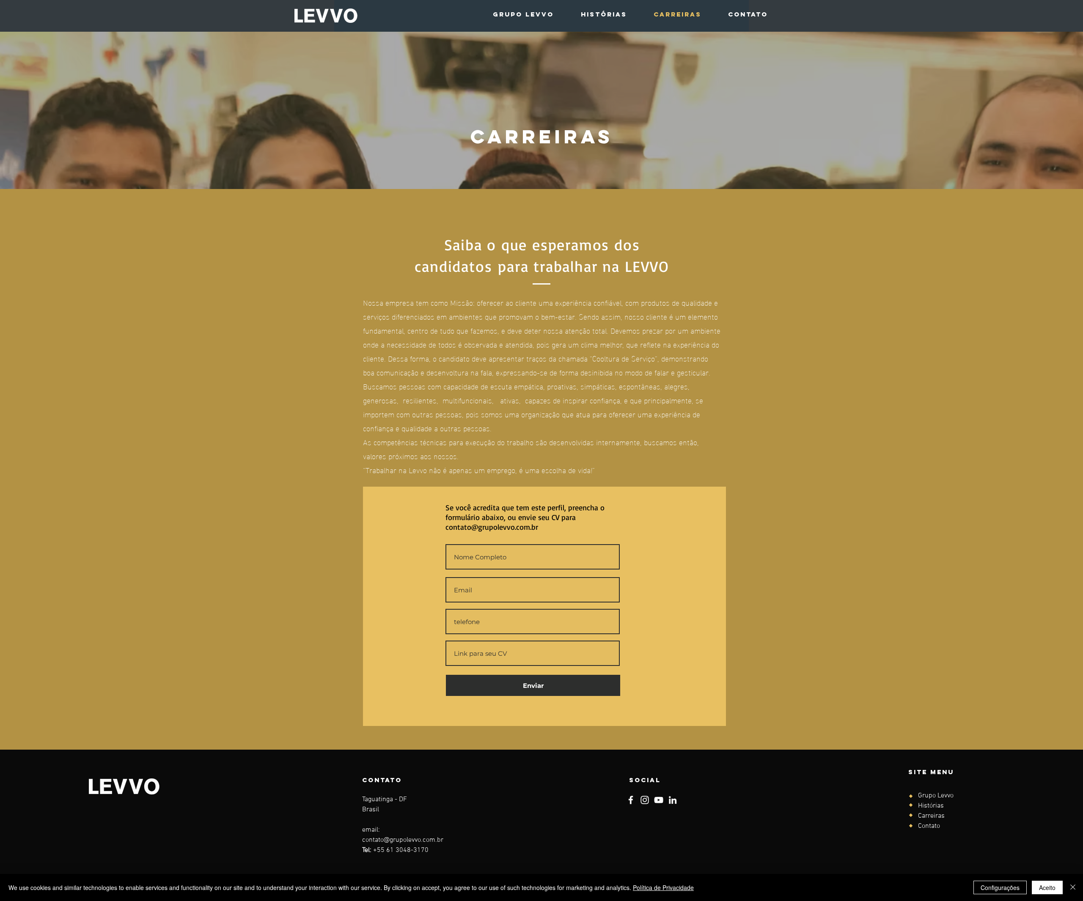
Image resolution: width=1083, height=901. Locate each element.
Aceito (1047, 887)
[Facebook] (630, 799)
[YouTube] (658, 799)
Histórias (931, 806)
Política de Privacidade (663, 887)
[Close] (1073, 887)
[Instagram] (644, 799)
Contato (929, 826)
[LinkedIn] (672, 799)
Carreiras (931, 816)
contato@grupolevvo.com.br (491, 526)
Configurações (1000, 887)
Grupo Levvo (936, 795)
